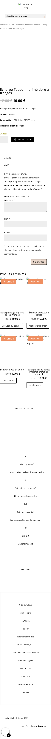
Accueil (3, 24)
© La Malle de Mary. (14, 718)
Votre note (9, 196)
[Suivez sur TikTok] (31, 578)
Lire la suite (8, 380)
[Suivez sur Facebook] (20, 578)
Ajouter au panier (23, 139)
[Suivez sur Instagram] (25, 578)
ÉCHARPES (11, 24)
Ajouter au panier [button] (11, 325)
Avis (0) (7, 158)
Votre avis (9, 200)
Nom (7, 219)
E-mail (8, 232)
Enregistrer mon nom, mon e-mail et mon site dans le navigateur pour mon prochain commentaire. (24, 250)
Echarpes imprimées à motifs (28, 24)
